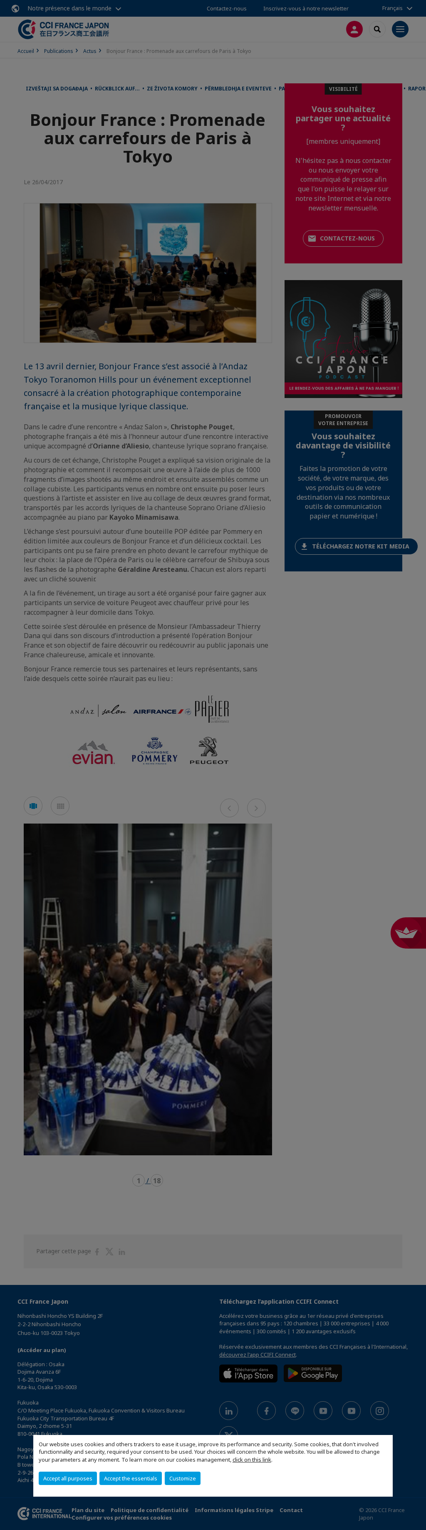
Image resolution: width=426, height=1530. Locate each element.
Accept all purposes (67, 1478)
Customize (182, 1478)
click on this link (252, 1459)
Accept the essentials (130, 1478)
